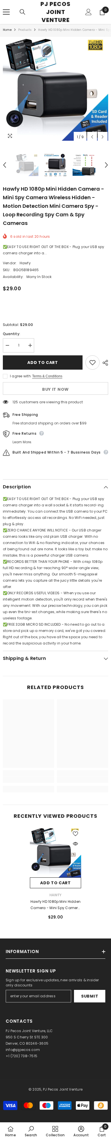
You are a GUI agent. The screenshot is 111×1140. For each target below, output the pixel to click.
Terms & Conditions (47, 376)
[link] (28, 780)
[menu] (6, 12)
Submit (89, 996)
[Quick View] (75, 843)
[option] (55, 89)
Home (7, 30)
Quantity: (11, 333)
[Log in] (88, 12)
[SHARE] (104, 363)
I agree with (20, 376)
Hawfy (25, 263)
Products (25, 30)
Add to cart (43, 362)
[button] (92, 137)
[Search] (22, 12)
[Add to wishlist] (92, 362)
